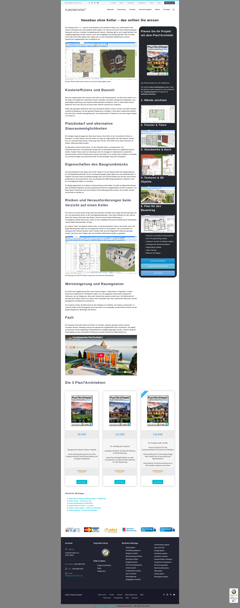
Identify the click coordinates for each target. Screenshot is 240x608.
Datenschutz (107, 598)
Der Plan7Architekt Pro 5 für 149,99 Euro (155, 83)
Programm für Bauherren (162, 562)
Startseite (110, 9)
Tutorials (132, 9)
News (121, 3)
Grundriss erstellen (161, 556)
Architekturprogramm (133, 550)
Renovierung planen (161, 565)
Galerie (157, 9)
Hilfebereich (101, 571)
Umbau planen (159, 574)
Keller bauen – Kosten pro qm (80, 501)
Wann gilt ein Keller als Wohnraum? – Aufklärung (87, 498)
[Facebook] (89, 3)
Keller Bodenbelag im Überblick (81, 503)
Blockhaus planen (132, 559)
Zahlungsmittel (118, 598)
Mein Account (170, 3)
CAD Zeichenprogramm (134, 565)
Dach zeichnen (131, 574)
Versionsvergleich (145, 9)
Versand (119, 594)
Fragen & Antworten (104, 565)
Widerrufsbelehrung (131, 594)
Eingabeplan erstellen (133, 579)
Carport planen (131, 568)
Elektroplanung (131, 576)
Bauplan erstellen (132, 553)
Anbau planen (130, 547)
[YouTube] (97, 3)
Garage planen (159, 550)
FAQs (151, 3)
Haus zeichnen (159, 548)
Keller (80, 27)
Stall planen (158, 571)
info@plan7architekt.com (74, 3)
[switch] (234, 601)
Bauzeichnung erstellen (134, 556)
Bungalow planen (132, 562)
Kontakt (113, 3)
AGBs (141, 594)
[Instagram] (92, 3)
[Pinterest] (95, 3)
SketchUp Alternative (161, 568)
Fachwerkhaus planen (161, 545)
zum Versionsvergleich (157, 261)
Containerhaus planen (133, 571)
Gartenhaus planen (160, 553)
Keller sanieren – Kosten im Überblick (83, 510)
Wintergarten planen (161, 577)
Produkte (166, 9)
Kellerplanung (111, 606)
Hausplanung (100, 606)
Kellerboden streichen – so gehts (81, 505)
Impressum (135, 598)
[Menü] (237, 589)
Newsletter (131, 3)
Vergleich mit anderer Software (158, 266)
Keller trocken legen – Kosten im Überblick (85, 508)
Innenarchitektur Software (163, 559)
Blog (159, 3)
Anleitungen (142, 3)
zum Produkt (158, 273)
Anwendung (121, 9)
